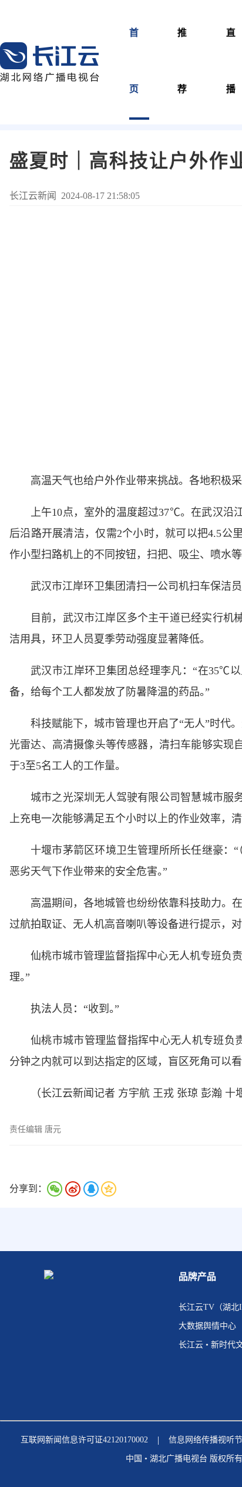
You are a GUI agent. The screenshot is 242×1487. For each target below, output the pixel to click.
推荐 (182, 61)
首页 (134, 61)
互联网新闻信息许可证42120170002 (84, 1439)
